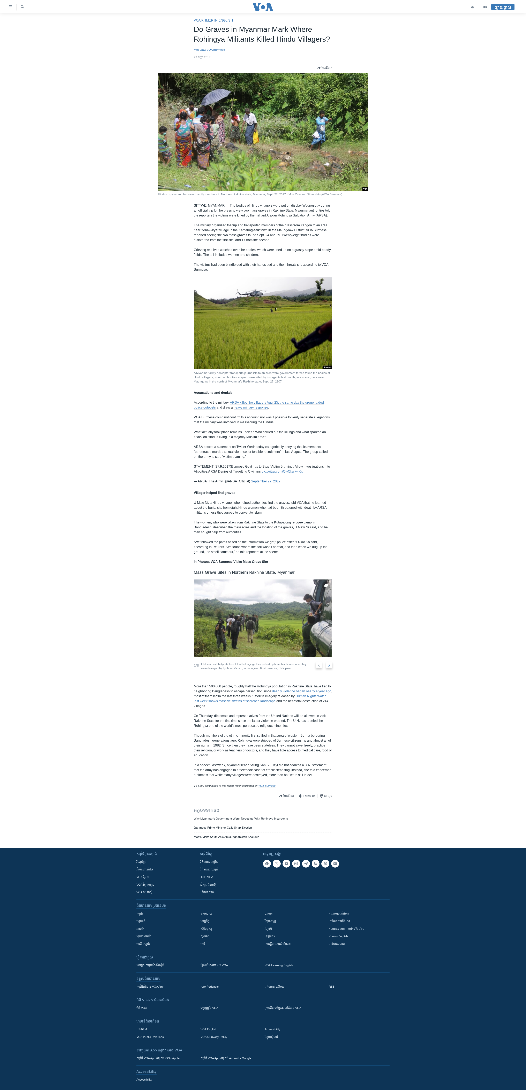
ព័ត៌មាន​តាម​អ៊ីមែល (275, 986)
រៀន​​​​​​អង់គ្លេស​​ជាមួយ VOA (214, 965)
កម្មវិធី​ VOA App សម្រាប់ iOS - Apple (158, 1058)
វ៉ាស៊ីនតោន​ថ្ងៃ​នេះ (145, 869)
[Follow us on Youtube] (286, 864)
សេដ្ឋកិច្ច (205, 921)
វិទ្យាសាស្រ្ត (270, 921)
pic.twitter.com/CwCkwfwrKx (282, 471)
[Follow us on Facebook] (267, 864)
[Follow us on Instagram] (296, 864)
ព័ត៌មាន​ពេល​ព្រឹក (209, 861)
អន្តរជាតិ (140, 921)
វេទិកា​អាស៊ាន (207, 892)
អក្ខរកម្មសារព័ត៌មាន (339, 913)
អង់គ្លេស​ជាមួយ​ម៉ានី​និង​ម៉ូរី (150, 965)
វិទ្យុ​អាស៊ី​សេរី (271, 1036)
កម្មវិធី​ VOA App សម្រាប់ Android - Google (226, 1058)
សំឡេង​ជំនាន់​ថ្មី (208, 884)
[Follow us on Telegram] (306, 864)
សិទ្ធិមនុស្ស (206, 928)
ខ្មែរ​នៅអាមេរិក (143, 936)
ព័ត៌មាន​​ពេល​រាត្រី (209, 869)
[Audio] (472, 7)
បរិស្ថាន (269, 913)
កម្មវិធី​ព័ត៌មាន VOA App (150, 986)
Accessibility (272, 1029)
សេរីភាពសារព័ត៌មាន (339, 921)
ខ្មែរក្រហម (270, 936)
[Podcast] (325, 864)
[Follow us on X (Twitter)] (276, 864)
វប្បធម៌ (268, 928)
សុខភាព (205, 936)
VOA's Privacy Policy (214, 1036)
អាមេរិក (140, 928)
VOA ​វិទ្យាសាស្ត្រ (145, 884)
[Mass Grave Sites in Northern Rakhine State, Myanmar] (263, 618)
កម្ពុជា (139, 913)
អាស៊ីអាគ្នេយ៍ (143, 944)
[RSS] (316, 864)
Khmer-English (338, 936)
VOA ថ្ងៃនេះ (142, 877)
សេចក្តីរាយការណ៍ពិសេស (278, 944)
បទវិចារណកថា (337, 944)
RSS (332, 986)
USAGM (141, 1029)
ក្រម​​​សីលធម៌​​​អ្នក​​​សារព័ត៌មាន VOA (283, 1008)
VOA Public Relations (150, 1036)
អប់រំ (203, 944)
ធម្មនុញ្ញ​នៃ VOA (209, 1008)
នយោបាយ (206, 913)
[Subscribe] (335, 864)
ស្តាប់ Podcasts (210, 986)
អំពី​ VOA (141, 1008)
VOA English (209, 1029)
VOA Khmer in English (213, 20)
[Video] (485, 7)
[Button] (324, 67)
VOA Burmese (216, 49)
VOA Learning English (279, 965)
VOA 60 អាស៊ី (144, 892)
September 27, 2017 (265, 481)
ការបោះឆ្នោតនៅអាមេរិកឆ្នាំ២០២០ (347, 928)
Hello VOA (206, 877)
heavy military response (251, 407)
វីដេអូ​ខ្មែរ (140, 861)
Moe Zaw (200, 49)
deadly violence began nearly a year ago (301, 691)
